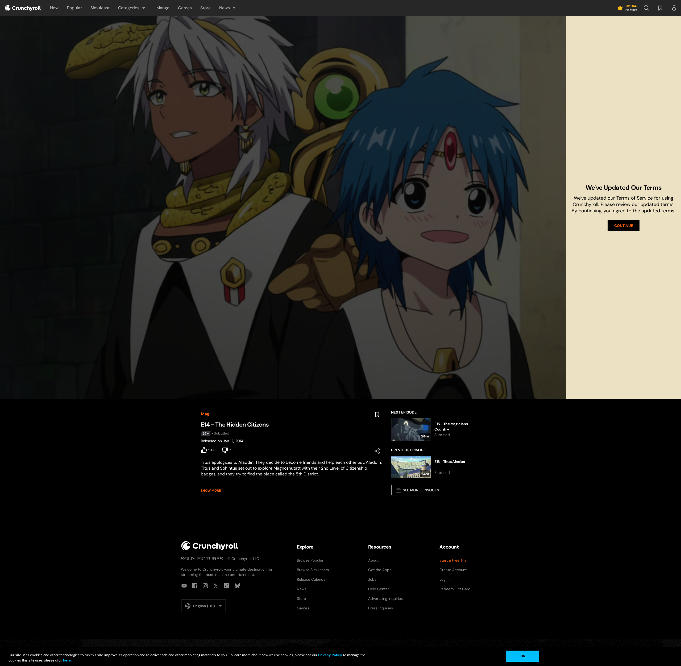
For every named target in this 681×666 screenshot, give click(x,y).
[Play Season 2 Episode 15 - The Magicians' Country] (435, 429)
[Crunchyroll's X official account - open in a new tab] (216, 586)
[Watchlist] (660, 8)
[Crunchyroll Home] (209, 546)
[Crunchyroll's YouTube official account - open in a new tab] (184, 586)
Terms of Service (634, 198)
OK (522, 656)
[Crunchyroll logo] (23, 8)
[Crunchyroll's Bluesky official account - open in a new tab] (237, 586)
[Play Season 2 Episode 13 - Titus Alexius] (435, 467)
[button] (132, 8)
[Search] (646, 8)
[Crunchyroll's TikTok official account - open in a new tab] (226, 586)
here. (67, 660)
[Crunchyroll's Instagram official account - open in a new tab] (205, 586)
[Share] (377, 451)
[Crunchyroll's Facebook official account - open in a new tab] (195, 586)
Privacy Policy (330, 655)
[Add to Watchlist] (377, 414)
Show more (211, 490)
